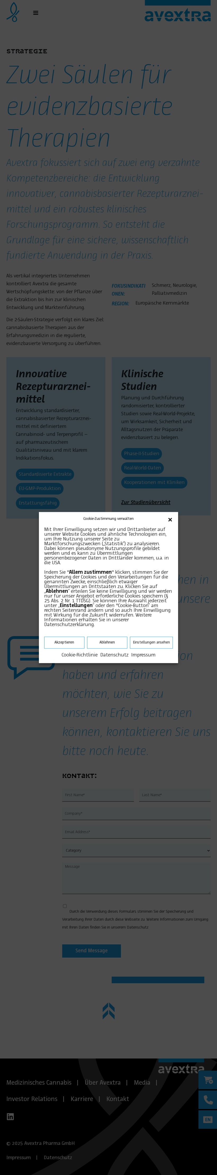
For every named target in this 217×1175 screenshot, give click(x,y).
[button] (170, 519)
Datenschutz (114, 655)
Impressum (143, 655)
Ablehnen (107, 642)
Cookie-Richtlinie (80, 655)
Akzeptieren (64, 642)
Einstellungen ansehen (151, 642)
